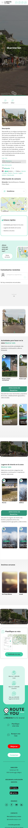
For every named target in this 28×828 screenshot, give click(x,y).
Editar (12, 103)
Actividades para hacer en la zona (13, 225)
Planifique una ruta (15, 725)
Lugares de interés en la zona (12, 228)
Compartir (5, 103)
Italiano (4, 175)
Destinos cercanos (8, 231)
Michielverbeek (7, 93)
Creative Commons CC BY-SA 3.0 (15, 455)
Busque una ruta (15, 735)
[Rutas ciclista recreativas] (9, 366)
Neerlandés (10, 175)
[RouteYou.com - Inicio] (7, 2)
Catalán (5, 173)
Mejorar (14, 746)
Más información (7, 165)
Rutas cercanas (7, 256)
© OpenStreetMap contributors (21, 211)
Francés (15, 173)
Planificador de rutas (14, 654)
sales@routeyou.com (14, 819)
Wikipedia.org (9, 161)
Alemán (23, 171)
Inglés (20, 173)
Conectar (14, 755)
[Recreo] (9, 490)
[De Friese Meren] (9, 582)
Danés (10, 173)
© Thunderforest (12, 211)
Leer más (4, 158)
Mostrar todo (10, 343)
